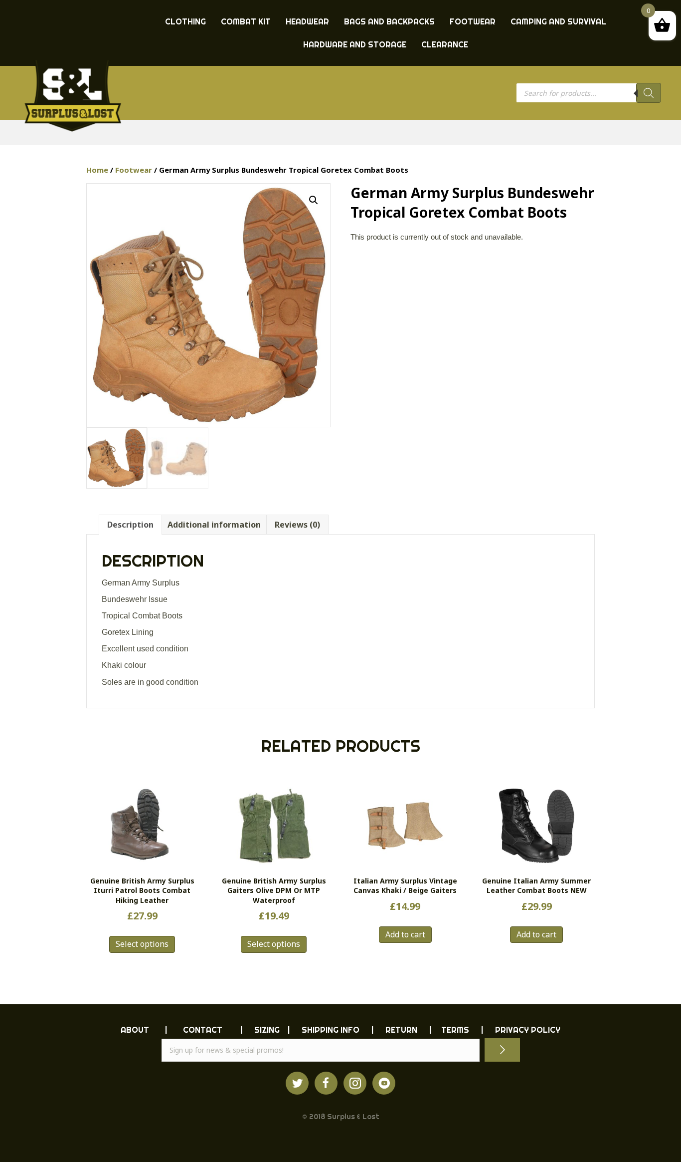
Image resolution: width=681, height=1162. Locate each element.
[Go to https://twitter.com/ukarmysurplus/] (297, 1083)
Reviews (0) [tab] (297, 524)
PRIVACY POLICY (527, 1030)
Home (97, 170)
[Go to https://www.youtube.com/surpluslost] (383, 1083)
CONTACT (202, 1030)
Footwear (133, 170)
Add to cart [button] (405, 934)
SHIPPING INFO (330, 1030)
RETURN (401, 1030)
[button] (314, 200)
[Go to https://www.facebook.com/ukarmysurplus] (326, 1083)
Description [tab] (130, 524)
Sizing (267, 1030)
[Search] (648, 93)
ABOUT (135, 1030)
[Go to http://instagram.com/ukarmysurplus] (354, 1083)
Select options (142, 943)
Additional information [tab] (214, 524)
